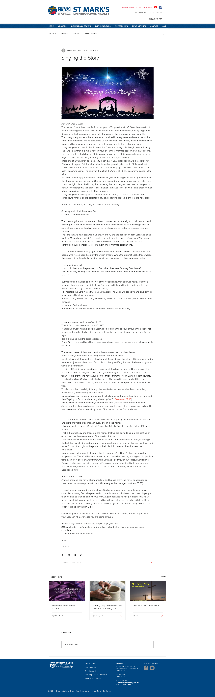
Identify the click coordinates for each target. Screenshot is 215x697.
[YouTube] (155, 7)
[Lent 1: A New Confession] (148, 591)
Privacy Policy (96, 691)
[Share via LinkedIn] (75, 555)
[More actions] (152, 50)
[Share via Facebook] (62, 555)
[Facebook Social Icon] (160, 7)
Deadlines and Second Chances (63, 607)
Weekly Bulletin (90, 33)
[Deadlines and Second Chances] (67, 591)
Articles (76, 33)
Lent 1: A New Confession (146, 605)
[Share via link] (81, 555)
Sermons (64, 33)
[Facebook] (146, 668)
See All (163, 576)
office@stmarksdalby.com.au (148, 12)
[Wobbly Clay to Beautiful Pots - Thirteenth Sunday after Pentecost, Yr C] (108, 591)
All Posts (52, 33)
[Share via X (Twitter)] (69, 555)
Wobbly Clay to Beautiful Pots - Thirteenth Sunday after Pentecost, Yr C (107, 607)
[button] (163, 33)
